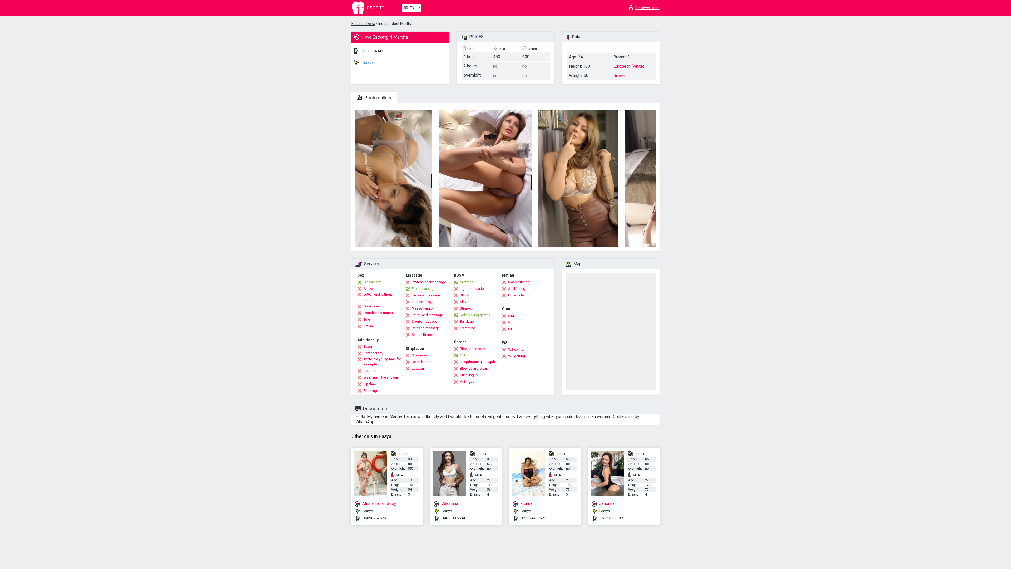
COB (511, 322)
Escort (368, 347)
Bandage (467, 321)
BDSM (464, 295)
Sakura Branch (423, 335)
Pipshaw (370, 384)
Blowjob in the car (473, 368)
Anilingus (467, 382)
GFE (463, 355)
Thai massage (422, 302)
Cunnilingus (469, 375)
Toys (367, 319)
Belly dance (420, 362)
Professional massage (429, 282)
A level (369, 289)
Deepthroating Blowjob (477, 362)
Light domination (473, 289)
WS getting (516, 356)
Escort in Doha (363, 24)
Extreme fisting (519, 295)
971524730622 (533, 518)
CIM (511, 316)
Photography (373, 353)
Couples (370, 371)
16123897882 (611, 518)
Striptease (419, 355)
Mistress (466, 282)
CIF (510, 329)
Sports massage (424, 321)
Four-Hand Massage (427, 315)
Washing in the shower (381, 377)
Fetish (368, 326)
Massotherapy (423, 308)
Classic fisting (518, 282)
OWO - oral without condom (378, 297)
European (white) (628, 66)
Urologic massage (426, 295)
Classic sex (372, 282)
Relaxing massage (426, 328)
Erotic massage (423, 289)
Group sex (371, 306)
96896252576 (374, 518)
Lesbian (418, 368)
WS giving (515, 349)
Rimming (370, 391)
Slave (464, 302)
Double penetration (378, 313)
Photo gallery (377, 97)
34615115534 (453, 518)
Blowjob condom (473, 349)
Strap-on (466, 308)
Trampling (467, 328)
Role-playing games (475, 315)
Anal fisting (516, 289)
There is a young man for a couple (382, 361)
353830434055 (374, 51)
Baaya (367, 62)
